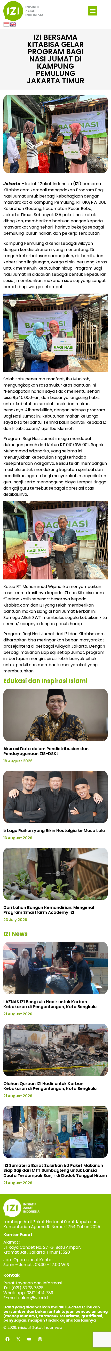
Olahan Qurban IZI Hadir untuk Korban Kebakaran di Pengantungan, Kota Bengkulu (50, 1086)
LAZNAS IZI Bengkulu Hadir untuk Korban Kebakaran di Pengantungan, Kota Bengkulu (50, 1004)
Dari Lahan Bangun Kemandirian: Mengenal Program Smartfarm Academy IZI (48, 910)
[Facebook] (7, 1339)
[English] (13, 24)
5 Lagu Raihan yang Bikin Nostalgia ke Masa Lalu (54, 831)
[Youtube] (29, 1339)
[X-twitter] (18, 1339)
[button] (92, 10)
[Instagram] (40, 1339)
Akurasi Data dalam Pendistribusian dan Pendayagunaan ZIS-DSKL (46, 751)
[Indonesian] (6, 24)
